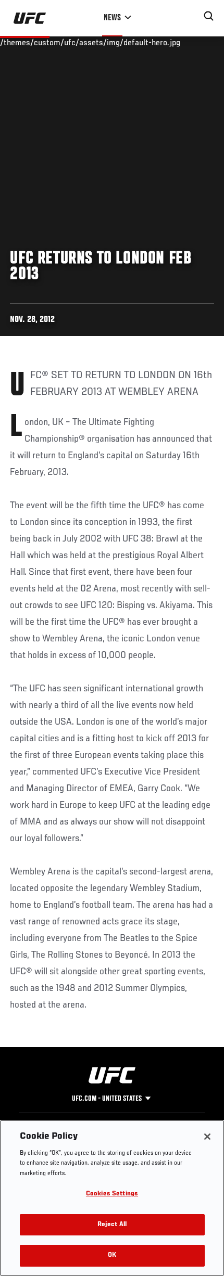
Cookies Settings (112, 1194)
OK (112, 1255)
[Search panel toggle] (209, 16)
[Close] (207, 1136)
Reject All (112, 1224)
